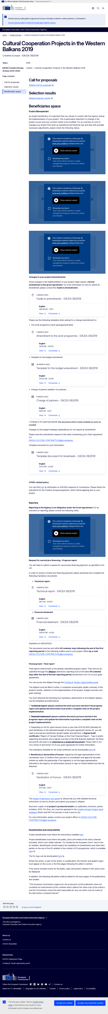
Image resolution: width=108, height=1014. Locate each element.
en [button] (93, 8)
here (42, 487)
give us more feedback (32, 907)
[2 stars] (6, 906)
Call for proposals (11, 82)
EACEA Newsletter (10, 944)
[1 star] (4, 906)
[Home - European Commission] (15, 7)
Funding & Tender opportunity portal (16, 963)
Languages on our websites (35, 988)
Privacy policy (64, 988)
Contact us (7, 940)
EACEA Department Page (12, 959)
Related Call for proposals (40, 85)
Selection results (11, 87)
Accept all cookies (64, 1003)
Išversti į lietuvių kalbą (16, 23)
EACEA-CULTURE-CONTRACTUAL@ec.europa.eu (51, 440)
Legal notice (78, 988)
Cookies (52, 988)
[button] (42, 313)
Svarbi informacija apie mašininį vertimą (40, 23)
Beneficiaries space (12, 91)
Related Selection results (39, 98)
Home (5, 35)
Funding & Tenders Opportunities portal (81, 682)
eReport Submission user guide (46, 799)
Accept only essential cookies (90, 1003)
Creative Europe (15, 35)
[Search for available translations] (53, 85)
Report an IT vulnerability (12, 988)
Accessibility (91, 988)
